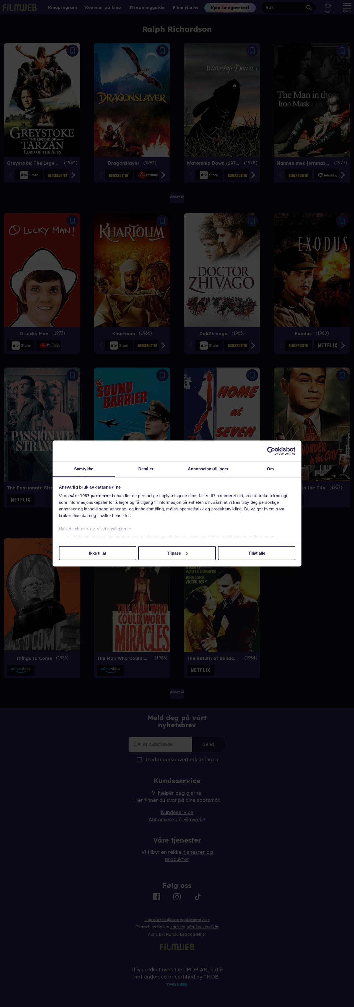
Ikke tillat (97, 553)
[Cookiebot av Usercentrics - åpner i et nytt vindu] (271, 451)
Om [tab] (270, 468)
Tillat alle (256, 553)
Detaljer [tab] (145, 468)
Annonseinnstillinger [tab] (208, 468)
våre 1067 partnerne (90, 495)
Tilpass (174, 553)
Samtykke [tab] (83, 468)
